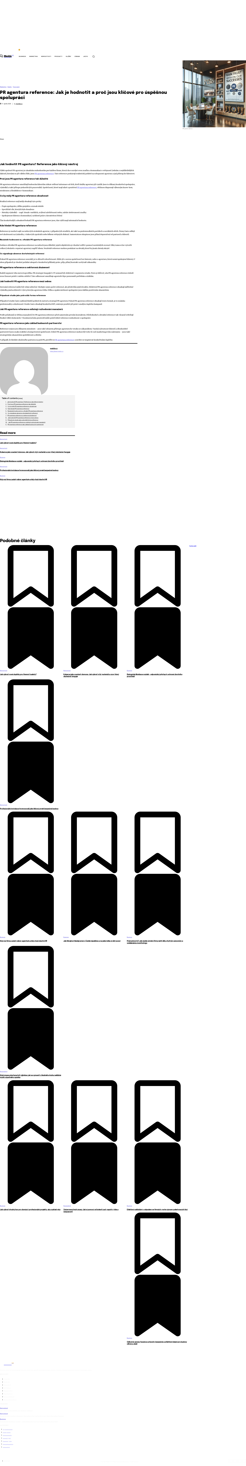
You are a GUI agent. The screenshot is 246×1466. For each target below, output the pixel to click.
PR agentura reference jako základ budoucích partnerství (26, 424)
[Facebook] (3, 144)
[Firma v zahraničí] (37, 501)
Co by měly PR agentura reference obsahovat (22, 406)
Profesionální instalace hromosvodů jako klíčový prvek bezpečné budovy (29, 470)
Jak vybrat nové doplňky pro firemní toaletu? (18, 443)
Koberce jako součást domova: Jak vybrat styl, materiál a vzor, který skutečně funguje (35, 452)
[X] (3, 148)
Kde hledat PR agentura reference (18, 409)
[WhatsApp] (3, 157)
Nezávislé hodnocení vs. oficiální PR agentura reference (25, 411)
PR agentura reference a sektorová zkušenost (22, 415)
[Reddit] (239, 1461)
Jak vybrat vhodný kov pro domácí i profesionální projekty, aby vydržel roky (30, 1210)
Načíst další (192, 546)
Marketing (3, 87)
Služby (9, 87)
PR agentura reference (44, 173)
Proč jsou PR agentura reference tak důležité (22, 404)
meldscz (19, 104)
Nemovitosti (3, 439)
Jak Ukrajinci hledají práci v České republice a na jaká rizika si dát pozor (92, 941)
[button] (93, 56)
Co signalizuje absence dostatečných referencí (23, 413)
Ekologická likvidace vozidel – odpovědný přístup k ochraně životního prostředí (32, 461)
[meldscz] (24, 371)
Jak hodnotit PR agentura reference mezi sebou (23, 418)
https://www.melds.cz (56, 351)
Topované (16, 87)
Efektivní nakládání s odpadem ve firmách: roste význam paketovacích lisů (157, 1210)
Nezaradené (3, 1071)
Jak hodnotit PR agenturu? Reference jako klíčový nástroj (25, 402)
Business (2, 457)
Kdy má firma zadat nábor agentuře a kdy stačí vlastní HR (23, 479)
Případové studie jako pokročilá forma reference (23, 420)
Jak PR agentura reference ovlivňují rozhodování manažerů (26, 422)
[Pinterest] (3, 153)
